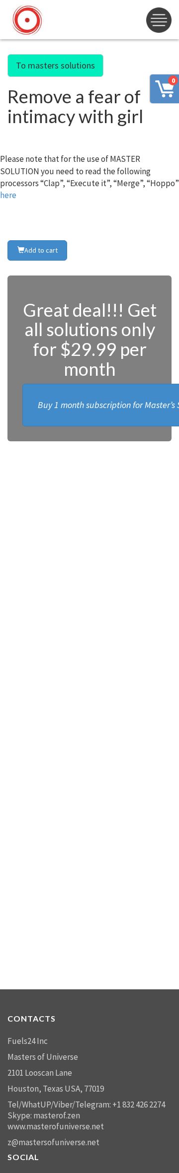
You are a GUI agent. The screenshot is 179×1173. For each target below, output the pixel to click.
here (8, 195)
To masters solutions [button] (55, 65)
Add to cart (41, 250)
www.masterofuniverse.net (55, 1126)
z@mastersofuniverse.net (53, 1142)
